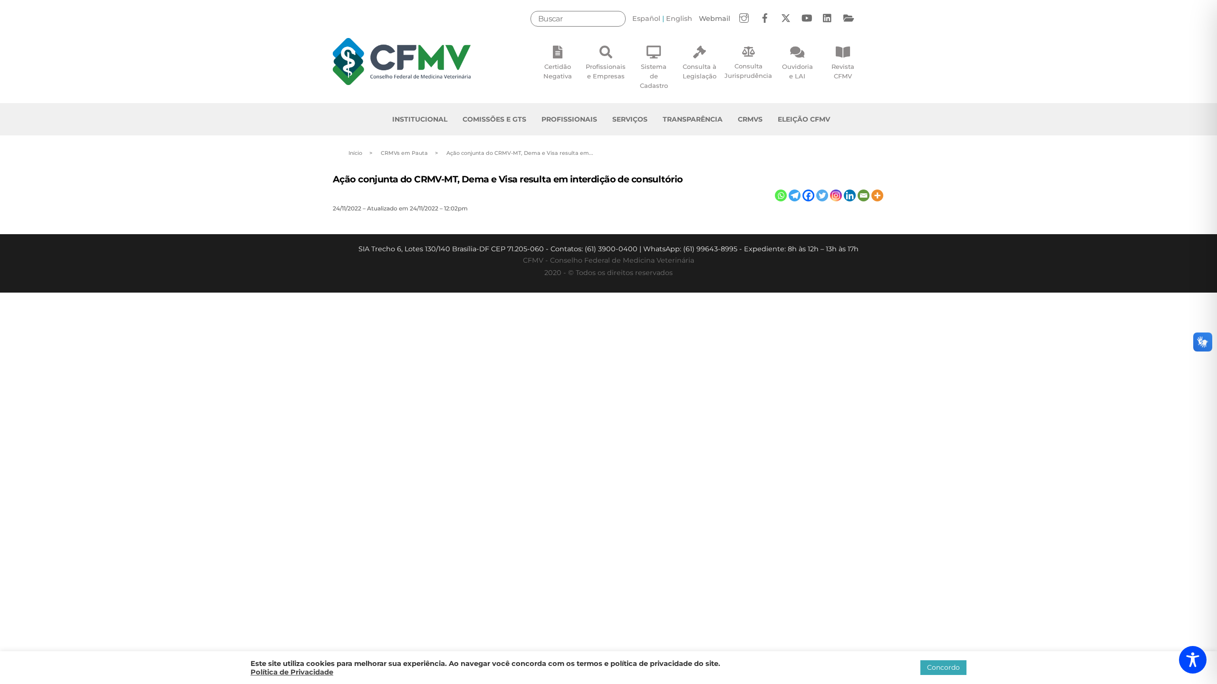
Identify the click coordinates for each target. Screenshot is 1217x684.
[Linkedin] (850, 195)
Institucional (419, 119)
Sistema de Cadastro (654, 76)
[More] (877, 195)
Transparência (693, 119)
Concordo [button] (943, 667)
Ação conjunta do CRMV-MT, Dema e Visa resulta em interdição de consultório (508, 179)
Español (646, 18)
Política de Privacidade (292, 672)
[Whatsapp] (781, 195)
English (679, 18)
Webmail (714, 18)
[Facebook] (808, 195)
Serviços (629, 119)
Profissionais (569, 119)
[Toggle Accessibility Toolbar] (1192, 659)
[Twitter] (822, 195)
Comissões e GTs (494, 119)
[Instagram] (836, 195)
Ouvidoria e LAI (797, 71)
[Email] (863, 195)
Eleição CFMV (804, 119)
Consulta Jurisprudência (748, 70)
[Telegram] (795, 195)
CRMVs (750, 119)
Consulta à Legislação (699, 71)
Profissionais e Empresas (606, 71)
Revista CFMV (842, 71)
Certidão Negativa (557, 71)
